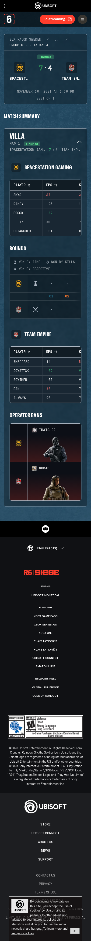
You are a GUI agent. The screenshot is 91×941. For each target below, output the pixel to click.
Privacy (45, 883)
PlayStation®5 (45, 641)
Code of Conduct (45, 695)
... (57, 40)
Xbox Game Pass (46, 616)
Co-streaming (54, 19)
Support (45, 859)
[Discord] (45, 529)
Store (45, 824)
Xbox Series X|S (45, 624)
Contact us (45, 875)
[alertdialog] (45, 919)
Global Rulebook (45, 687)
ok (75, 930)
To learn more (53, 928)
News (45, 850)
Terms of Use (45, 892)
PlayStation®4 (45, 649)
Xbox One (45, 633)
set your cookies (22, 933)
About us (45, 842)
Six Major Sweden (25, 40)
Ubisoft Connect (46, 833)
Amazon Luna (46, 666)
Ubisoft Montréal (46, 595)
